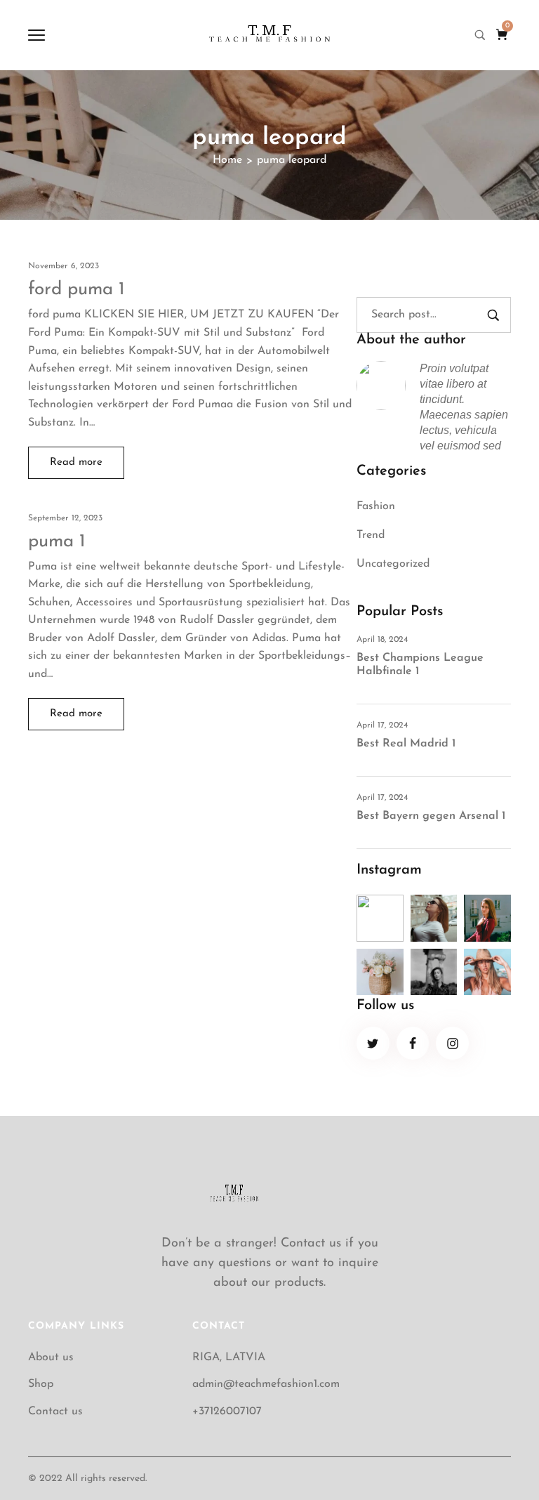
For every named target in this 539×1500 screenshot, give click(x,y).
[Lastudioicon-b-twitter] (373, 1043)
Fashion (376, 506)
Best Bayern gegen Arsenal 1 (431, 816)
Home (227, 160)
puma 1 (57, 541)
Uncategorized (393, 564)
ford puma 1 (76, 289)
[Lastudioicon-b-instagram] (452, 1043)
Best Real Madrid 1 (406, 743)
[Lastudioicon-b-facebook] (413, 1043)
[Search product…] (480, 35)
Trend (371, 535)
